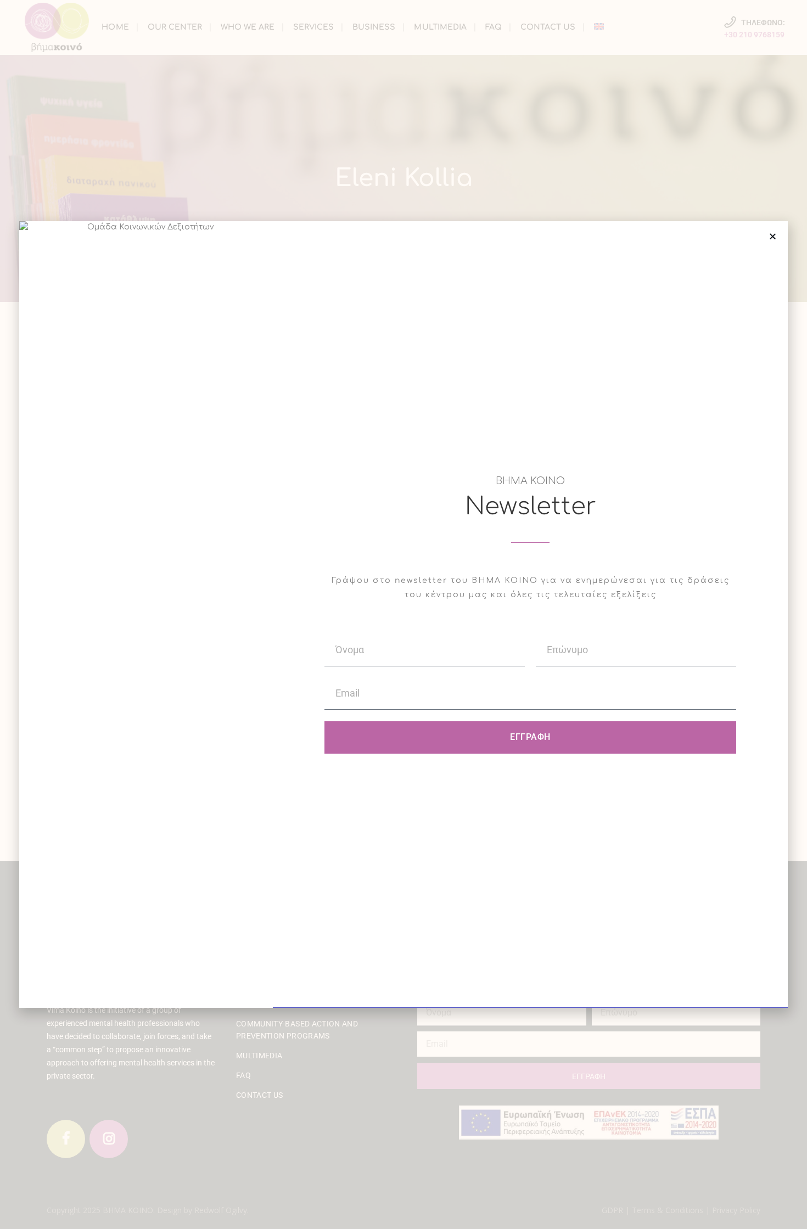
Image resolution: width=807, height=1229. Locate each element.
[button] (773, 236)
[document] (403, 614)
